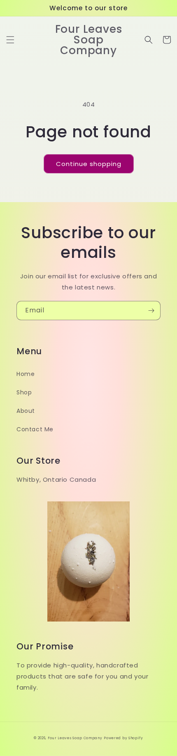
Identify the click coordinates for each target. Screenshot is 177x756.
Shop (24, 392)
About (25, 411)
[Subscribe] (151, 310)
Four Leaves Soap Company (75, 738)
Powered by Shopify (123, 738)
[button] (10, 40)
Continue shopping (88, 163)
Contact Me (35, 429)
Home (25, 374)
